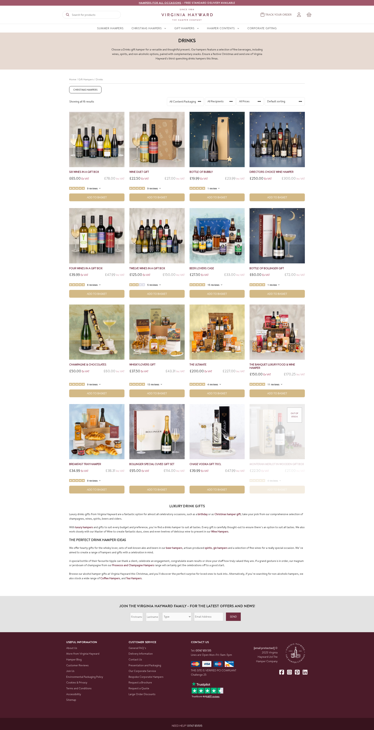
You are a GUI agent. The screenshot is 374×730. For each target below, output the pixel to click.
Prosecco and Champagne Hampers (133, 565)
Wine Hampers (219, 531)
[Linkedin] (305, 672)
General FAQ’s (137, 648)
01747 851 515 (203, 650)
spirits (208, 548)
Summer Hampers (110, 28)
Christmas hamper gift (227, 514)
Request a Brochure (140, 682)
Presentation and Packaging (145, 665)
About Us (71, 648)
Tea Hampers (134, 578)
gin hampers (220, 548)
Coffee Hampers (110, 578)
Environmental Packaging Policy (84, 677)
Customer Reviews (77, 665)
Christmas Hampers (146, 28)
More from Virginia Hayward (82, 654)
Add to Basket (97, 197)
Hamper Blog (74, 659)
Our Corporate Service (142, 671)
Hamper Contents (221, 28)
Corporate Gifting (262, 28)
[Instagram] (289, 672)
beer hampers (174, 548)
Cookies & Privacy (76, 682)
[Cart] (309, 14)
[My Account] (299, 15)
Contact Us (135, 659)
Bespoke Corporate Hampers (146, 677)
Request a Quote (139, 688)
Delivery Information (141, 654)
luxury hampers (84, 527)
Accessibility (73, 694)
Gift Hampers (184, 28)
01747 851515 (194, 726)
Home (72, 79)
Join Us (70, 671)
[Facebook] (281, 672)
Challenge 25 (198, 675)
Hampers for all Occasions (160, 2)
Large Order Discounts (142, 694)
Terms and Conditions (79, 688)
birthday (203, 514)
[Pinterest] (297, 672)
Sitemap (71, 700)
